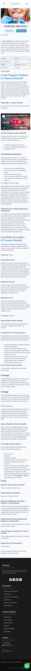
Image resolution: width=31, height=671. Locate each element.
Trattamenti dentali (8, 620)
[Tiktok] (20, 579)
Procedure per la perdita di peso (10, 602)
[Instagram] (14, 579)
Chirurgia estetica (7, 594)
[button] (26, 3)
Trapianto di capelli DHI (9, 628)
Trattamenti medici (8, 605)
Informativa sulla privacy (15, 668)
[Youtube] (17, 579)
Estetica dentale (7, 599)
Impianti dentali (7, 631)
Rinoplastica (6, 625)
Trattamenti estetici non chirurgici (11, 597)
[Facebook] (10, 579)
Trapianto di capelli (8, 622)
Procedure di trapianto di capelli (10, 591)
